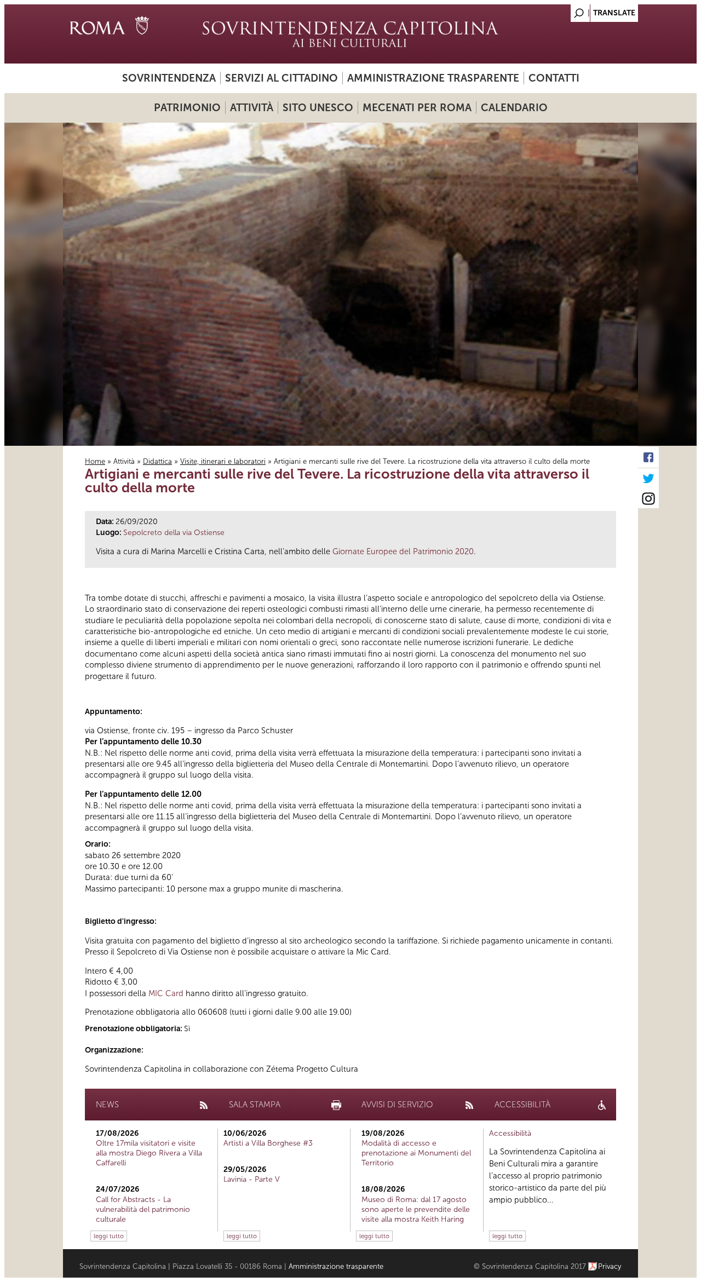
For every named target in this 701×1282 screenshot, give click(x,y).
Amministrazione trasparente (433, 78)
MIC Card (165, 993)
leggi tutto (109, 1236)
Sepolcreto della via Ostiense (174, 532)
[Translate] (602, 10)
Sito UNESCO (318, 107)
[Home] (350, 34)
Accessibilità (510, 1133)
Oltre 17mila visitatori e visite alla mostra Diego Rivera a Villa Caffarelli (149, 1153)
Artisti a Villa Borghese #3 (268, 1143)
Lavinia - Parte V (251, 1179)
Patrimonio (187, 107)
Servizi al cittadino (281, 78)
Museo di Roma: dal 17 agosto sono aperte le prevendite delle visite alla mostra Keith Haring (415, 1209)
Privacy (610, 1266)
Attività (251, 107)
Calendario (514, 107)
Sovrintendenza (169, 78)
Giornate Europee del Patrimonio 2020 (403, 551)
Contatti (553, 78)
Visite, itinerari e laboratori (223, 461)
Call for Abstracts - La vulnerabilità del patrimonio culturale (143, 1209)
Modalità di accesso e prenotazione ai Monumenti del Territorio (416, 1153)
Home (95, 461)
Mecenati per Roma (417, 107)
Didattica (157, 461)
